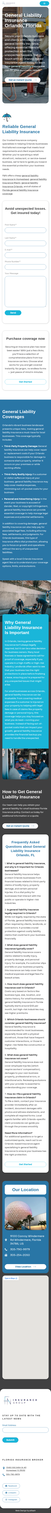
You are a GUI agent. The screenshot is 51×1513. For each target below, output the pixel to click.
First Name (10, 225)
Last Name (10, 238)
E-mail (8, 250)
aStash (33, 1510)
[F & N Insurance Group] (9, 3)
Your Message (11, 273)
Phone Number (12, 261)
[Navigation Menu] (44, 3)
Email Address (9, 1425)
